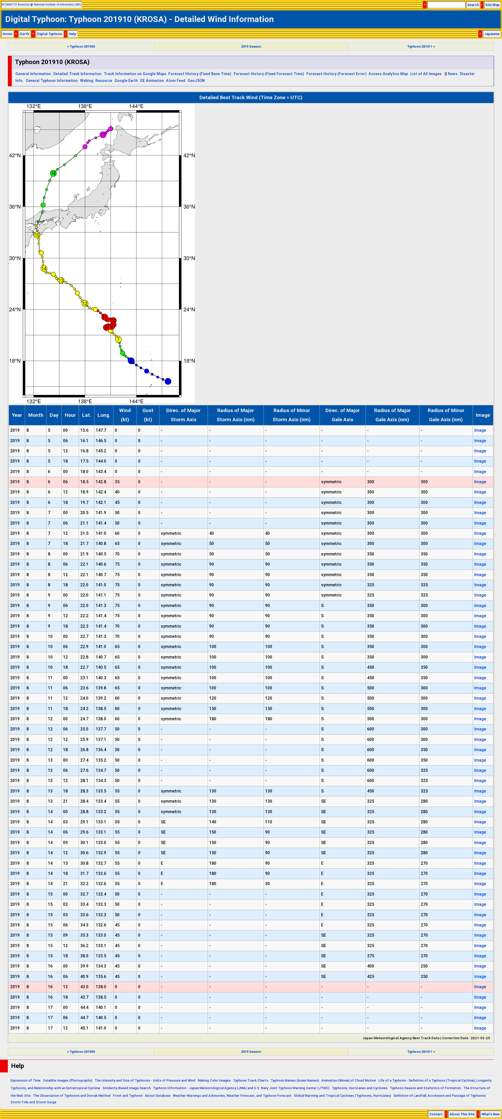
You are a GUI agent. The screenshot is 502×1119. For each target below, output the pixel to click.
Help (72, 34)
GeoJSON (196, 80)
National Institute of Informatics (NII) (57, 4)
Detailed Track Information (77, 74)
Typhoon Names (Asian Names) (295, 1080)
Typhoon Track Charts (250, 1080)
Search (473, 5)
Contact (436, 1114)
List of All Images (426, 74)
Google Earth (126, 80)
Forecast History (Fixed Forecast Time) (269, 74)
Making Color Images (214, 1080)
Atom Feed (175, 80)
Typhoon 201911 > (421, 46)
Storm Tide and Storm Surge (33, 1102)
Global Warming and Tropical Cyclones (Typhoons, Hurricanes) (342, 1096)
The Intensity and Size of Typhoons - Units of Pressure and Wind (145, 1080)
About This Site (462, 1114)
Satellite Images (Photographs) (67, 1080)
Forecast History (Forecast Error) (336, 74)
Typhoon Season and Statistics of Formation (425, 1088)
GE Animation (152, 80)
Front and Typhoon (127, 1096)
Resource (103, 80)
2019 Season (251, 46)
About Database (157, 1096)
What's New (490, 1114)
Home (7, 34)
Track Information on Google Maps (135, 74)
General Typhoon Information (52, 80)
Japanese (491, 34)
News (453, 74)
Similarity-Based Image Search (126, 1088)
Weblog (86, 80)
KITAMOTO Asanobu (16, 4)
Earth (24, 34)
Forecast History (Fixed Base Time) (199, 74)
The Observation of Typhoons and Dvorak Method (72, 1096)
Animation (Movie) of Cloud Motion (348, 1080)
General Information (33, 74)
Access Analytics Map (388, 74)
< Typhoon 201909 (81, 46)
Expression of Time (25, 1080)
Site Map (492, 5)
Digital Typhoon (49, 34)
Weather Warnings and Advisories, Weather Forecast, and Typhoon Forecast (232, 1096)
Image (480, 430)
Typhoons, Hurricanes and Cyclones (359, 1088)
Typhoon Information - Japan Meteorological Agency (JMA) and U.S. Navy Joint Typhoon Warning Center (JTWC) (241, 1088)
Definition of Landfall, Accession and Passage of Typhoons (439, 1096)
